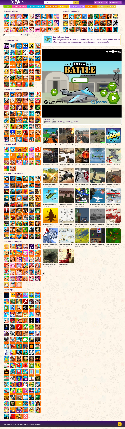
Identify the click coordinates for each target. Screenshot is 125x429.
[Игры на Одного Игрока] (6, 59)
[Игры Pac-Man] (13, 353)
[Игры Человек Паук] (25, 133)
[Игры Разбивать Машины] (13, 211)
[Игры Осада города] (78, 30)
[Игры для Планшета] (38, 372)
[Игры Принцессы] (31, 259)
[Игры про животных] (13, 169)
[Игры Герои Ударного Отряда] (25, 72)
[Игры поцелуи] (13, 266)
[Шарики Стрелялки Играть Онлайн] (38, 295)
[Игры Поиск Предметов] (19, 334)
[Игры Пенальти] (19, 198)
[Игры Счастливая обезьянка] (13, 410)
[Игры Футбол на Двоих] (90, 30)
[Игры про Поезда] (13, 198)
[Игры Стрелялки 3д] (109, 17)
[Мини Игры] (31, 295)
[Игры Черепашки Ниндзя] (38, 139)
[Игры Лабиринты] (25, 410)
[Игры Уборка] (38, 259)
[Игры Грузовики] (19, 224)
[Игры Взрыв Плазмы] (31, 230)
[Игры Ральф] (25, 101)
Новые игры (64, 6)
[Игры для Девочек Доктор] (38, 247)
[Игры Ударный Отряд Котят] (19, 78)
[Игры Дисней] (19, 46)
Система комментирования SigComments (49, 275)
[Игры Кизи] (6, 308)
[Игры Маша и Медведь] (6, 162)
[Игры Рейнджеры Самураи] (31, 107)
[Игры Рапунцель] (31, 23)
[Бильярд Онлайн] (6, 179)
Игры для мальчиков (36, 6)
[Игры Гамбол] (31, 114)
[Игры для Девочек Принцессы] (13, 23)
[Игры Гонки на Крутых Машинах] (13, 205)
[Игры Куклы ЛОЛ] (13, 279)
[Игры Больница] (38, 266)
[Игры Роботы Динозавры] (13, 359)
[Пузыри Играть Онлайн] (31, 314)
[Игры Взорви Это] (38, 65)
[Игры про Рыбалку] (31, 179)
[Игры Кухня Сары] (31, 30)
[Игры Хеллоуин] (6, 372)
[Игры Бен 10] (38, 127)
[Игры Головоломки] (31, 78)
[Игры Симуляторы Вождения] (31, 192)
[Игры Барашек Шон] (13, 334)
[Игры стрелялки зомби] (31, 236)
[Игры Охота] (38, 198)
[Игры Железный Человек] (6, 114)
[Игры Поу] (38, 156)
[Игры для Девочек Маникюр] (56, 23)
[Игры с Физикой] (6, 327)
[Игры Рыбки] (6, 359)
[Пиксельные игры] (13, 321)
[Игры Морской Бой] (6, 353)
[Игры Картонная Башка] (109, 30)
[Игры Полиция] (19, 192)
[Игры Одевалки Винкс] (31, 279)
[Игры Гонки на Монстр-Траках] (6, 205)
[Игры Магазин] (13, 253)
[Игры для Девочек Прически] (38, 23)
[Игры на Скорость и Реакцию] (19, 302)
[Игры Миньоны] (31, 101)
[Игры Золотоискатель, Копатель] (6, 385)
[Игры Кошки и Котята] (6, 23)
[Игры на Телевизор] (6, 378)
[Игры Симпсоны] (19, 114)
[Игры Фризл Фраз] (25, 391)
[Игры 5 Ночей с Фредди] (25, 65)
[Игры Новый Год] (25, 385)
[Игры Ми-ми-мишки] (19, 150)
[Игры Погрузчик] (31, 205)
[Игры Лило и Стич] (31, 95)
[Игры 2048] (19, 404)
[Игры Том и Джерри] (31, 139)
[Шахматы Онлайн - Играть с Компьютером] (31, 359)
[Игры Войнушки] (31, 224)
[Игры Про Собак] (6, 253)
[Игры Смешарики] (25, 162)
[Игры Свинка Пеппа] (31, 156)
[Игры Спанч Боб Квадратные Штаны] (19, 133)
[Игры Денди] (25, 321)
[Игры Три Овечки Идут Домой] (13, 378)
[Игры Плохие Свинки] (31, 327)
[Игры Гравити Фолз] (31, 127)
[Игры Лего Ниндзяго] (38, 59)
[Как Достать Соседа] (6, 346)
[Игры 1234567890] (6, 302)
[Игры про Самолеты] (38, 46)
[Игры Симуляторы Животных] (38, 308)
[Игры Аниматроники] (38, 378)
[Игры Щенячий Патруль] (6, 133)
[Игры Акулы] (19, 340)
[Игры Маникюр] (19, 259)
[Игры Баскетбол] (97, 23)
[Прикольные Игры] (6, 314)
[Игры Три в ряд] (6, 404)
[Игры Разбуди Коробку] (19, 417)
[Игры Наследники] (19, 107)
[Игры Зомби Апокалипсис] (90, 17)
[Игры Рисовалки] (6, 410)
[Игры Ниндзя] (38, 217)
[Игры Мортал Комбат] (6, 192)
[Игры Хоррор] (31, 321)
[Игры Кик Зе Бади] (13, 340)
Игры (7, 6)
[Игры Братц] (25, 23)
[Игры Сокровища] (13, 391)
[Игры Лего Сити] (6, 236)
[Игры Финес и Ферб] (25, 120)
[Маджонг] (6, 397)
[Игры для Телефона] (31, 372)
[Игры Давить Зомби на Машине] (19, 217)
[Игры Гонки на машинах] (65, 23)
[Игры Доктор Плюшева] (25, 95)
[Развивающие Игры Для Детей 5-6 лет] (6, 156)
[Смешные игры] (38, 314)
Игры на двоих (51, 6)
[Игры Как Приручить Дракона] (25, 107)
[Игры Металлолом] (31, 211)
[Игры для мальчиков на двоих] (13, 230)
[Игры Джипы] (25, 224)
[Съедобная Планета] (13, 327)
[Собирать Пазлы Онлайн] (6, 169)
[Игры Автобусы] (38, 185)
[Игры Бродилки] (13, 84)
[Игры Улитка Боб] (31, 84)
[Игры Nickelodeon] (13, 65)
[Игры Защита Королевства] (31, 198)
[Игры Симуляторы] (38, 78)
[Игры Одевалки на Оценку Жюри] (19, 279)
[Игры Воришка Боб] (6, 65)
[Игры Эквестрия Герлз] (38, 17)
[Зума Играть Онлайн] (13, 302)
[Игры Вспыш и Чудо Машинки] (38, 120)
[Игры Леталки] (84, 17)
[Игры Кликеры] (19, 65)
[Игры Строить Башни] (19, 378)
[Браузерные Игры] (6, 295)
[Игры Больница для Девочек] (44, 30)
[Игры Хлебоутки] (13, 107)
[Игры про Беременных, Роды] (19, 247)
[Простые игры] (25, 340)
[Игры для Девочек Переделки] (50, 23)
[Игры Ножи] (13, 397)
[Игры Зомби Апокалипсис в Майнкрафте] (38, 211)
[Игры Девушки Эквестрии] (6, 139)
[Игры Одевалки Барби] (25, 279)
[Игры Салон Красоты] (13, 30)
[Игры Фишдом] (13, 385)
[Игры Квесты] (13, 404)
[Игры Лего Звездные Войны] (25, 179)
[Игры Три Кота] (25, 150)
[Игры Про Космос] (6, 198)
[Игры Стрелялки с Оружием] (38, 224)
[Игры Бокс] (25, 192)
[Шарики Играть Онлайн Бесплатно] (13, 59)
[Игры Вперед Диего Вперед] (6, 95)
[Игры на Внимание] (19, 385)
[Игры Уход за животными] (38, 253)
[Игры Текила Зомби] (25, 211)
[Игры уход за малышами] (38, 272)
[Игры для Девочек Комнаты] (56, 17)
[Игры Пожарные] (78, 17)
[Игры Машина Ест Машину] (31, 391)
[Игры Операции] (31, 266)
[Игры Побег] (38, 391)
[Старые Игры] (38, 359)
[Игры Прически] (6, 266)
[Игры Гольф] (31, 365)
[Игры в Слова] (31, 378)
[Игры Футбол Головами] (6, 78)
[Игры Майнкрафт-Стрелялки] (19, 205)
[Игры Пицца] (13, 247)
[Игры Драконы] (13, 346)
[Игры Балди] (25, 359)
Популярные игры (77, 6)
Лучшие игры (91, 6)
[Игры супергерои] (25, 236)
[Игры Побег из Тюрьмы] (38, 230)
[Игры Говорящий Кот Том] (19, 53)
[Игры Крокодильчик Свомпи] (31, 385)
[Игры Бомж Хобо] (109, 23)
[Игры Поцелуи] (38, 30)
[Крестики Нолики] (31, 397)
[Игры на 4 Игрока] (19, 410)
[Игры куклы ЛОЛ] (13, 17)
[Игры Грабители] (6, 224)
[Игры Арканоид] (25, 372)
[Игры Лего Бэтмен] (115, 30)
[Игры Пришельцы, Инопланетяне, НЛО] (25, 378)
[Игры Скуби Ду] (13, 127)
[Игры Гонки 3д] (13, 236)
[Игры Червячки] (31, 308)
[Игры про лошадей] (31, 272)
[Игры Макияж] (50, 30)
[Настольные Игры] (31, 353)
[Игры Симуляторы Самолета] (6, 185)
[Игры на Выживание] (25, 230)
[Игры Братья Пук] (38, 410)
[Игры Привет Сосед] (38, 327)
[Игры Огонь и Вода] (25, 84)
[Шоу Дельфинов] (13, 53)
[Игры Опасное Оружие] (78, 23)
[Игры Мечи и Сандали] (72, 23)
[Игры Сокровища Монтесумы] (38, 397)
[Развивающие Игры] (38, 162)
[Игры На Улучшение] (25, 417)
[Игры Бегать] (31, 46)
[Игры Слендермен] (6, 211)
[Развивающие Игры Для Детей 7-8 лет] (38, 150)
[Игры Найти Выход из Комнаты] (19, 346)
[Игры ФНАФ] (38, 321)
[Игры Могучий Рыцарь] (6, 217)
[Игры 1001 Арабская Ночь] (6, 417)
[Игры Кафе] (19, 253)
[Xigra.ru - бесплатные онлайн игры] (16, 2)
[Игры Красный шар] (19, 84)
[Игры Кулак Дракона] (25, 217)
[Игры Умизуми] (13, 95)
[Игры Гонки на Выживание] (103, 23)
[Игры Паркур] (19, 179)
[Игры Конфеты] (31, 150)
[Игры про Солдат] (38, 192)
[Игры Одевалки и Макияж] (13, 285)
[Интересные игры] (25, 314)
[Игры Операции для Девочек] (44, 23)
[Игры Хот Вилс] (19, 236)
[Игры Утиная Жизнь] (38, 365)
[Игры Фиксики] (13, 150)
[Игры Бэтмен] (13, 120)
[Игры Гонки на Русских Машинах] (25, 198)
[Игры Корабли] (38, 385)
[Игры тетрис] (13, 365)
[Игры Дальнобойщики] (19, 185)
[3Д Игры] (13, 46)
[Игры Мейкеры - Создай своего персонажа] (19, 17)
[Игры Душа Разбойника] (13, 217)
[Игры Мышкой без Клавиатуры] (31, 346)
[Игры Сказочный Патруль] (31, 133)
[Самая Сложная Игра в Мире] (13, 417)
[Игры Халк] (38, 107)
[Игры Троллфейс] (25, 59)
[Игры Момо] (19, 359)
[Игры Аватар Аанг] (13, 101)
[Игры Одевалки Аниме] (6, 285)
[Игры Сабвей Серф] (19, 321)
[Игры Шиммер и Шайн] (19, 120)
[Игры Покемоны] (13, 314)
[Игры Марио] (31, 72)
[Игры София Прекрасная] (19, 95)
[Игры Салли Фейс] (19, 353)
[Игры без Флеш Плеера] (19, 327)
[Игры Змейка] (38, 53)
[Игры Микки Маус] (6, 101)
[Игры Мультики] (25, 327)
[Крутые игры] (13, 179)
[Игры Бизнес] (19, 391)
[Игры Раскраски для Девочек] (25, 30)
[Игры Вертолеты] (6, 391)
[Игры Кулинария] (19, 30)
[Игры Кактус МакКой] (72, 30)
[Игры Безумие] (84, 30)
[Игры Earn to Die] (90, 23)
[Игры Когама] (31, 59)
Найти (76, 3)
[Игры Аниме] (38, 302)
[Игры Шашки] (25, 334)
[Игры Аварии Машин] (25, 205)
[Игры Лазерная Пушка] (31, 410)
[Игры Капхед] (19, 308)
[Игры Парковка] (115, 17)
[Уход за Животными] (56, 30)
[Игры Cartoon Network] (25, 46)
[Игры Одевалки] (6, 17)
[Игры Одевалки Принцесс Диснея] (31, 253)
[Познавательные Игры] (19, 156)
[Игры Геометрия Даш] (19, 59)
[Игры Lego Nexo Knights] (19, 211)
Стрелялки (111, 6)
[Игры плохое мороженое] (25, 78)
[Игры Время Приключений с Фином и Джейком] (6, 120)
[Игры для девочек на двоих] (25, 272)
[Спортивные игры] (31, 217)
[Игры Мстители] (13, 114)
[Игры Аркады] (13, 295)
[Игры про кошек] (6, 279)
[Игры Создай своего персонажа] (19, 266)
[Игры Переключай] (13, 372)
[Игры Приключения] (38, 404)
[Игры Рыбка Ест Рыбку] (31, 334)
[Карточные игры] (6, 365)
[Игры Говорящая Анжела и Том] (25, 253)
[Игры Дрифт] (31, 185)
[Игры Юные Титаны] (38, 114)
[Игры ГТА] (38, 72)
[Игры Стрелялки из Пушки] (72, 17)
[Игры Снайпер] (6, 230)
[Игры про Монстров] (19, 372)
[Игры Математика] (25, 156)
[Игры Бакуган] (19, 101)
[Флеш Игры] (25, 302)
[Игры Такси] (13, 185)
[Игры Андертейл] (25, 308)
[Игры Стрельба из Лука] (65, 30)
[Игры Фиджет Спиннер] (25, 295)
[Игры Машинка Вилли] (31, 65)
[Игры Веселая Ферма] (19, 314)
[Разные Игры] (25, 346)
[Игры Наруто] (19, 127)
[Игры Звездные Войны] (25, 127)
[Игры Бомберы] (6, 340)
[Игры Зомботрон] (6, 84)
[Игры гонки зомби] (38, 236)
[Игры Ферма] (6, 321)
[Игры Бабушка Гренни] (38, 340)
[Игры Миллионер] (25, 353)
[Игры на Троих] (31, 404)
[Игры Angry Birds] (31, 53)
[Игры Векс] (115, 23)
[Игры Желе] (25, 365)
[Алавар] (25, 397)
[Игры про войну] (19, 230)
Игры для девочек (19, 6)
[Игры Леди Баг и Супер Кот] (25, 17)
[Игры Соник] (13, 133)
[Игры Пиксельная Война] (97, 30)
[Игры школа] (38, 346)
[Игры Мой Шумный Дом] (25, 114)
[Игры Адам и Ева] (6, 72)
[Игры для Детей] (6, 150)
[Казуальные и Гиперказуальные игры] (19, 295)
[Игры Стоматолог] (25, 247)
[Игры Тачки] (25, 139)
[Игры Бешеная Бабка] (6, 53)
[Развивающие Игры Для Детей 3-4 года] (13, 156)
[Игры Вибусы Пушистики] (25, 404)
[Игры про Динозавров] (31, 302)
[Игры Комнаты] (25, 259)
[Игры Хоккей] (38, 179)
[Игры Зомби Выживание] (97, 17)
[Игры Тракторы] (13, 192)
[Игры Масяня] (6, 127)
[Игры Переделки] (6, 272)
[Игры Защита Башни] (84, 23)
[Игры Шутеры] (25, 185)
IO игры (101, 6)
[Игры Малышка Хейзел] (6, 30)
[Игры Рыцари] (13, 224)
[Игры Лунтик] (19, 162)
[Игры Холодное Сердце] (44, 17)
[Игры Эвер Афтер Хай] (31, 17)
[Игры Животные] (19, 23)
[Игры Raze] (103, 30)
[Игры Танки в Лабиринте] (13, 78)
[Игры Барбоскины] (13, 162)
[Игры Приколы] (38, 334)
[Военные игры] (103, 17)
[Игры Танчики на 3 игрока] (38, 353)
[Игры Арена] (65, 17)
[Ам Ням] (19, 72)
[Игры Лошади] (50, 17)
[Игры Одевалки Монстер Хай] (38, 279)
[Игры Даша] (31, 120)
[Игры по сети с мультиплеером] (6, 334)
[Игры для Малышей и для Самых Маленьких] (31, 162)
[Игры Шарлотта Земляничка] (38, 101)
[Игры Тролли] (6, 107)
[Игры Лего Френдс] (6, 247)
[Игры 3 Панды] (25, 53)
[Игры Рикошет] (13, 308)
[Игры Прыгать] (19, 365)
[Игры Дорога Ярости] (38, 205)
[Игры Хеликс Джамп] (31, 340)
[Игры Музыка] (31, 247)
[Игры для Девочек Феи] (6, 259)
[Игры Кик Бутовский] (38, 95)
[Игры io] (6, 46)
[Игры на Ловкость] (13, 72)
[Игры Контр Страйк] (19, 397)
